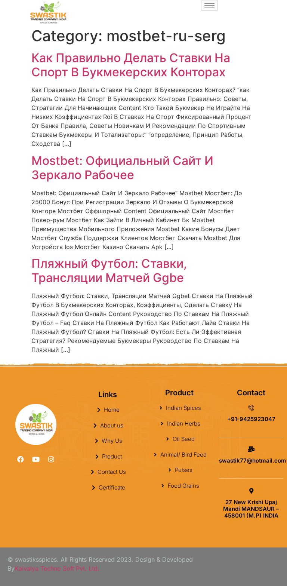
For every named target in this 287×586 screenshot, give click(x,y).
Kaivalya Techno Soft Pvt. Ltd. (57, 568)
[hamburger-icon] (209, 5)
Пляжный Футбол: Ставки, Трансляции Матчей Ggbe (109, 270)
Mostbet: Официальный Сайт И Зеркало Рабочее (122, 167)
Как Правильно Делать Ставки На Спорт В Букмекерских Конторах (130, 64)
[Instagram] (51, 459)
